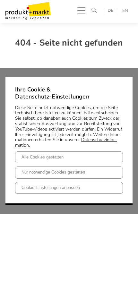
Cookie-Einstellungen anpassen (51, 187)
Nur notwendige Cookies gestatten (53, 172)
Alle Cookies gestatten (43, 157)
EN (125, 10)
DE (110, 10)
